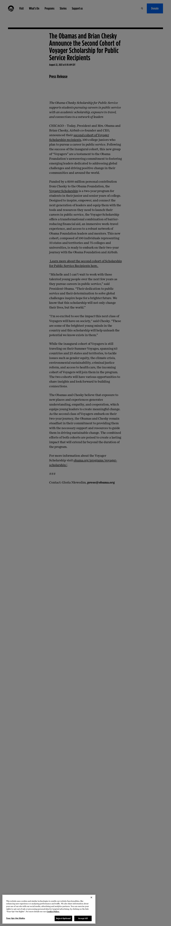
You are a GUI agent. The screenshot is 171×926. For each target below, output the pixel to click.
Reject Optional (63, 918)
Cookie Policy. (53, 912)
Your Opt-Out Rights (15, 918)
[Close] (91, 897)
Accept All (83, 918)
